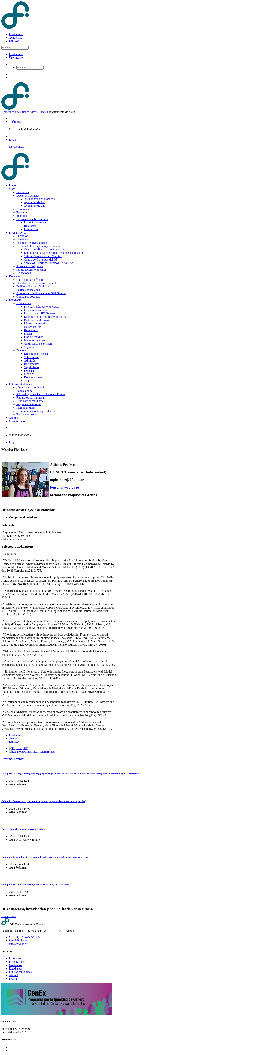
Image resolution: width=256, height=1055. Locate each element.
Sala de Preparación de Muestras (43, 256)
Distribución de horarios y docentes (37, 283)
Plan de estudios (33, 337)
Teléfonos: (15, 121)
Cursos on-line (32, 326)
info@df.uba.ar (17, 147)
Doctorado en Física (36, 353)
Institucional (16, 34)
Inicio (12, 185)
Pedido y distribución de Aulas (34, 286)
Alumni (13, 417)
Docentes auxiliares (28, 195)
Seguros (29, 347)
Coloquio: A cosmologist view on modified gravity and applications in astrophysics (44, 856)
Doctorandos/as (33, 377)
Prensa (13, 978)
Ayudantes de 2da (34, 205)
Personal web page (64, 487)
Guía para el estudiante (29, 400)
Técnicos (21, 212)
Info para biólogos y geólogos (41, 306)
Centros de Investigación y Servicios (38, 246)
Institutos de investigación (31, 242)
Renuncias (30, 225)
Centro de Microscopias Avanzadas (45, 249)
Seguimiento (31, 367)
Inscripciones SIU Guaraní (39, 313)
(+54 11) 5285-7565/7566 (24, 937)
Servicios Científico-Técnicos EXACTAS (49, 262)
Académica (15, 37)
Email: (13, 139)
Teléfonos (22, 215)
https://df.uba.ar (18, 943)
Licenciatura (23, 303)
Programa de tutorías (28, 404)
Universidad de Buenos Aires (18, 112)
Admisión (30, 360)
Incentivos (22, 239)
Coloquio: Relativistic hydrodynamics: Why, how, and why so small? (37, 884)
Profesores (22, 192)
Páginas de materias (28, 289)
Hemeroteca (31, 330)
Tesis (27, 380)
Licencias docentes (35, 222)
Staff (12, 188)
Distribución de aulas (36, 320)
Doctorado (22, 350)
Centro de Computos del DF (41, 259)
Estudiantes (15, 299)
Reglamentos (31, 363)
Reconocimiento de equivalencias (36, 411)
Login (12, 442)
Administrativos (25, 209)
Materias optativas (34, 340)
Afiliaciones (23, 273)
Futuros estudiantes (20, 384)
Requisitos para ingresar (30, 397)
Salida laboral (24, 390)
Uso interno (16, 57)
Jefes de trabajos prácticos (39, 198)
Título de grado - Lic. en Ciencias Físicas (40, 394)
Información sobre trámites (32, 219)
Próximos (12, 758)
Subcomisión (31, 357)
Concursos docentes (28, 296)
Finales (28, 333)
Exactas (43, 112)
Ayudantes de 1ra (34, 202)
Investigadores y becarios (31, 269)
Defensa (29, 370)
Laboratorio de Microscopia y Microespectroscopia (54, 252)
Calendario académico (29, 279)
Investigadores (17, 232)
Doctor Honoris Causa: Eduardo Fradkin (23, 829)
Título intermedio (26, 414)
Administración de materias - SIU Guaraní (41, 293)
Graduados (15, 965)
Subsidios (22, 236)
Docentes (14, 276)
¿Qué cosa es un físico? (30, 387)
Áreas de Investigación (29, 266)
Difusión (14, 40)
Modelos (29, 374)
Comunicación (17, 421)
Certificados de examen (38, 343)
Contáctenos (8, 916)
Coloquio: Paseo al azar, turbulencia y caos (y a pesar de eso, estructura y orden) (43, 801)
